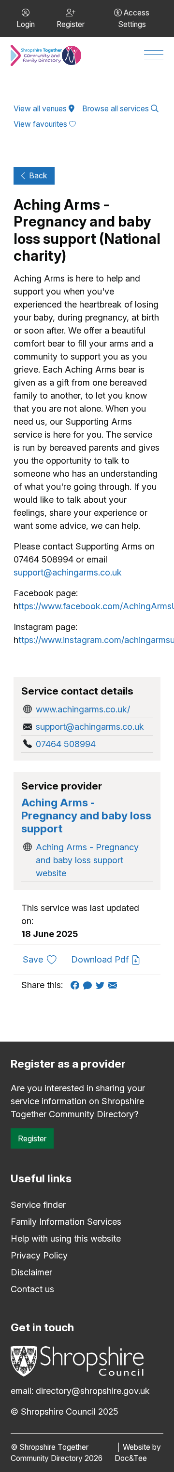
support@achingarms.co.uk (68, 572)
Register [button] (71, 24)
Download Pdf (101, 959)
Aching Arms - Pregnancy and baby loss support (86, 815)
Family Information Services (66, 1222)
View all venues (41, 108)
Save (43, 959)
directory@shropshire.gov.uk (93, 1391)
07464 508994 (66, 744)
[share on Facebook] (77, 984)
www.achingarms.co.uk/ (83, 709)
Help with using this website (66, 1238)
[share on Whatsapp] (89, 984)
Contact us (32, 1289)
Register (32, 1138)
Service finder (38, 1205)
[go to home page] (46, 55)
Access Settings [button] (134, 18)
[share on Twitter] (102, 984)
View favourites (41, 124)
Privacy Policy (39, 1255)
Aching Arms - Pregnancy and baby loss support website (87, 860)
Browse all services (116, 108)
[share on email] (114, 984)
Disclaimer (31, 1272)
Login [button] (25, 24)
